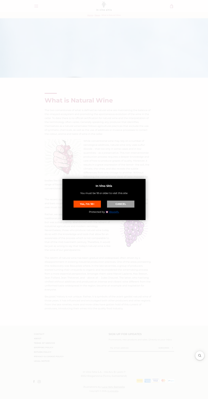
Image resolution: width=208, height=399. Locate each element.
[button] (199, 355)
